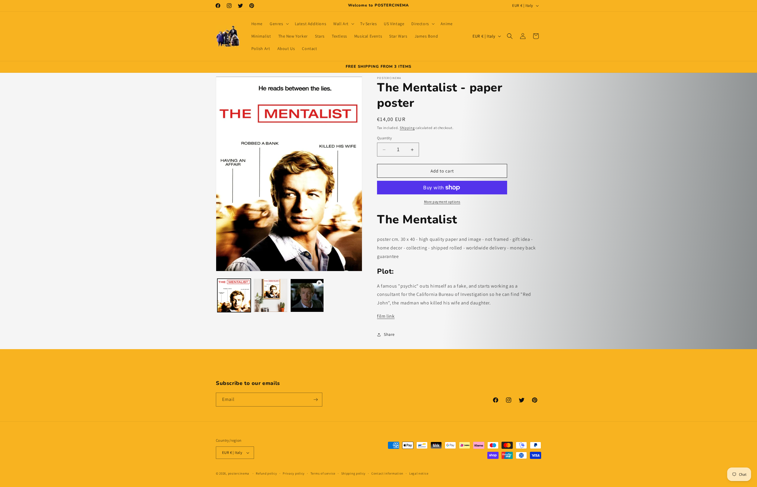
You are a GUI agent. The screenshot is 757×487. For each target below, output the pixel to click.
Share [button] (389, 334)
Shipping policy (353, 473)
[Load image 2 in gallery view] (270, 295)
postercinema (238, 473)
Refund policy (266, 473)
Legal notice (418, 473)
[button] (278, 23)
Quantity (384, 138)
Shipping (407, 127)
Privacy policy (294, 473)
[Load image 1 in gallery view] (234, 295)
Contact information (387, 473)
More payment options (442, 201)
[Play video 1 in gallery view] (307, 295)
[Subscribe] (315, 400)
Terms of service (322, 473)
